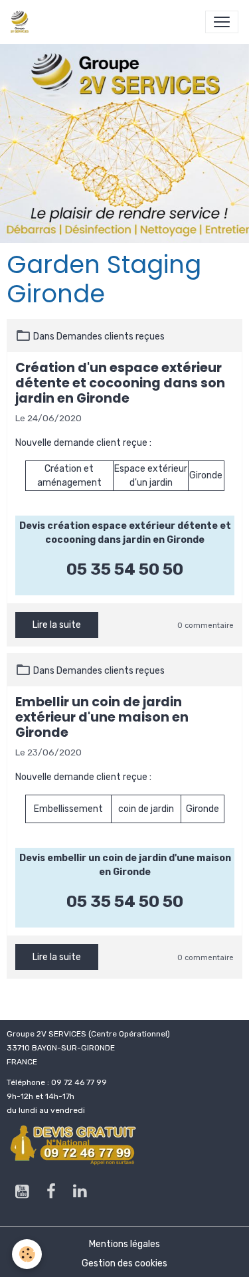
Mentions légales (124, 1244)
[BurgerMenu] (221, 22)
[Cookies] (27, 1254)
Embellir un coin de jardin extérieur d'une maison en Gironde (102, 717)
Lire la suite (57, 625)
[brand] (22, 22)
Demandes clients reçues (110, 336)
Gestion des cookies (124, 1263)
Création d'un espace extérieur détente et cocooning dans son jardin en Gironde (120, 383)
